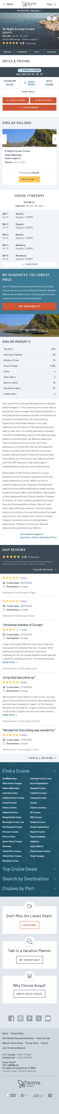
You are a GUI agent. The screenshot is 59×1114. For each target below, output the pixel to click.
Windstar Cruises (10, 861)
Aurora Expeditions (39, 783)
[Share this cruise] (54, 18)
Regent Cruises (37, 831)
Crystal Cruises (9, 802)
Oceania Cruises (37, 822)
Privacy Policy (17, 1033)
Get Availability (29, 306)
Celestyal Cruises (38, 798)
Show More (9, 662)
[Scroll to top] (52, 1108)
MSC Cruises (36, 817)
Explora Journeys (38, 807)
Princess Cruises (10, 831)
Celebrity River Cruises (13, 798)
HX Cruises (35, 812)
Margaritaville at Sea (11, 817)
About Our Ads (43, 1038)
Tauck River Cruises (11, 851)
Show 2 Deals (28, 92)
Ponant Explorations (39, 827)
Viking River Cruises (12, 856)
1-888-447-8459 (24, 1054)
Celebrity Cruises (38, 793)
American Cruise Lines (41, 778)
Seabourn (34, 841)
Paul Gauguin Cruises (12, 827)
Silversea (6, 846)
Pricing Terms (31, 1043)
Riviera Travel (8, 836)
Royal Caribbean (37, 836)
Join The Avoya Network (13, 1048)
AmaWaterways (9, 778)
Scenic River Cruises (12, 841)
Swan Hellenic (36, 846)
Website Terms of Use (12, 1043)
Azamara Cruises (38, 788)
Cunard (33, 802)
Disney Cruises (9, 807)
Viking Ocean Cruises (40, 851)
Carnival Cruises (10, 793)
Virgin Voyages (37, 856)
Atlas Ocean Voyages (12, 783)
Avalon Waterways (10, 788)
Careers (44, 1043)
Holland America (10, 812)
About (5, 1033)
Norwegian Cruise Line (13, 822)
